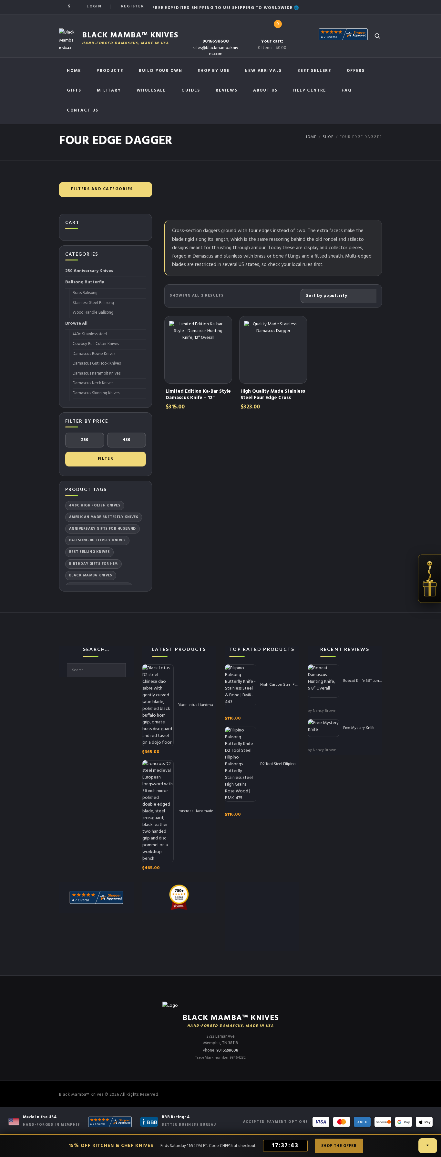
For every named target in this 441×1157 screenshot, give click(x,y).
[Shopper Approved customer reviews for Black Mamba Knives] (110, 1121)
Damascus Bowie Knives (94, 354)
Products (110, 70)
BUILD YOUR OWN (160, 70)
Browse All (76, 323)
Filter (106, 459)
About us (265, 90)
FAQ (347, 90)
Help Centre (309, 90)
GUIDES (190, 90)
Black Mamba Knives (90, 575)
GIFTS (74, 90)
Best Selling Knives (89, 552)
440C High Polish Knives (94, 505)
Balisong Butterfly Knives (97, 540)
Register (132, 6)
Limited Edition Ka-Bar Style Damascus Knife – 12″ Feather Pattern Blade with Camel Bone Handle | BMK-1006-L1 (198, 404)
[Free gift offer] (429, 579)
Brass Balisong (85, 293)
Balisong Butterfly (84, 282)
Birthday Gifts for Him (93, 564)
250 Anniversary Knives (89, 271)
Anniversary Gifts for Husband (102, 529)
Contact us (82, 110)
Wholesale (151, 90)
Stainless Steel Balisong (93, 303)
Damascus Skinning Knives (96, 393)
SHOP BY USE (213, 70)
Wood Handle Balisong (93, 312)
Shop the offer (339, 1145)
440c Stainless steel (90, 334)
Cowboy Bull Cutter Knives (96, 344)
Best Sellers (314, 70)
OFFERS (356, 70)
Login (94, 6)
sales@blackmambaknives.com (215, 50)
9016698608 (215, 41)
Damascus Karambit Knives (96, 373)
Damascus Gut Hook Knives (97, 363)
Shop (328, 137)
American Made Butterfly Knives (103, 517)
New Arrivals (263, 70)
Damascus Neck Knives (93, 383)
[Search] (377, 36)
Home (74, 70)
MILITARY (109, 90)
